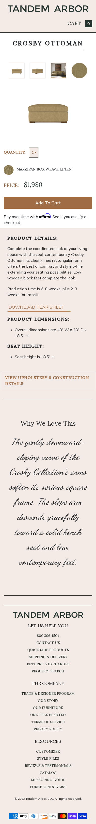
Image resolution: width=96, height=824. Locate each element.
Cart (78, 23)
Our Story (48, 700)
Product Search (48, 671)
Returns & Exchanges (48, 664)
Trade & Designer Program (48, 693)
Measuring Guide (48, 780)
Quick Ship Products (48, 650)
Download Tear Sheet (37, 307)
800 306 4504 (48, 635)
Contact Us (48, 643)
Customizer (48, 751)
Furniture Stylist (48, 787)
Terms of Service (48, 722)
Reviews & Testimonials (48, 765)
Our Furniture (48, 708)
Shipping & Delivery (48, 657)
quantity (14, 152)
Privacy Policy (48, 729)
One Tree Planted (48, 715)
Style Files (48, 758)
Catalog (48, 773)
